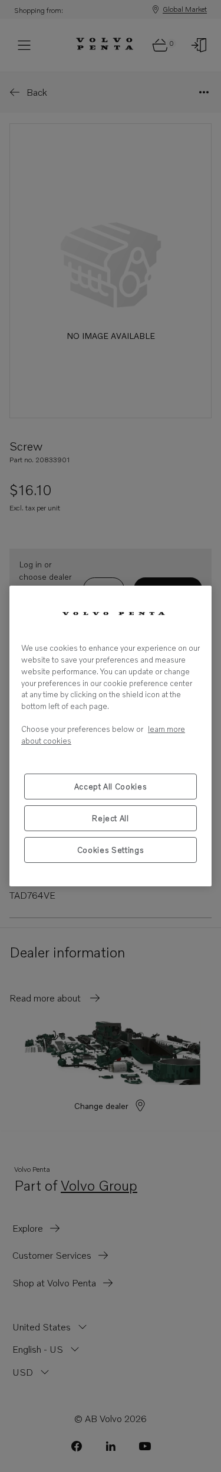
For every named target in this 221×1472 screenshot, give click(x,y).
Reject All (110, 818)
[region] (110, 736)
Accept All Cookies (110, 786)
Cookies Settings (110, 850)
